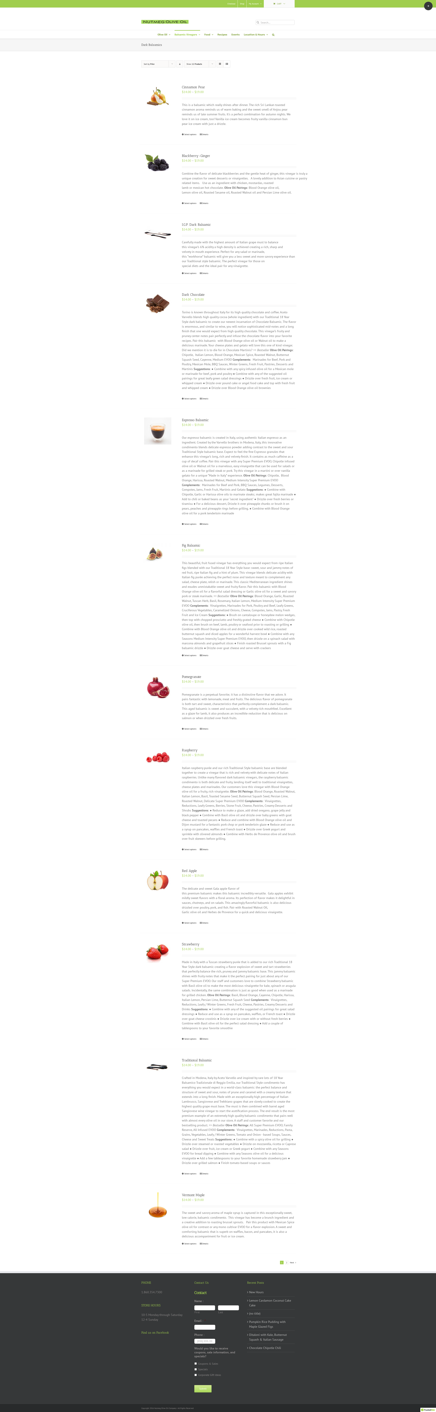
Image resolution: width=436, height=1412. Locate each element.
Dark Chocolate (193, 295)
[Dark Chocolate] (158, 303)
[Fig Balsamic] (158, 553)
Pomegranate (191, 677)
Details (205, 134)
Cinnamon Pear (193, 87)
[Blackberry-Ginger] (158, 162)
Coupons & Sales (208, 1363)
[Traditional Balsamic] (158, 1067)
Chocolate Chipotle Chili (265, 1348)
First (197, 1312)
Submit (203, 1388)
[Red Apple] (158, 880)
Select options (190, 134)
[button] (273, 34)
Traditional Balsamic (197, 1060)
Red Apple (189, 871)
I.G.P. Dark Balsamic (196, 224)
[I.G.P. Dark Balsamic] (158, 231)
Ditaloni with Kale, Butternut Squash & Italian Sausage (268, 1337)
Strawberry (190, 944)
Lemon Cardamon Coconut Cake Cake (270, 1303)
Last (220, 1312)
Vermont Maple (193, 1195)
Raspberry (190, 750)
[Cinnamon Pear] (158, 97)
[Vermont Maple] (158, 1206)
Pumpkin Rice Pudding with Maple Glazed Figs (267, 1324)
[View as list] (226, 64)
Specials (203, 1369)
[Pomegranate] (158, 687)
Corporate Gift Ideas (209, 1375)
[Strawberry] (158, 952)
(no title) (254, 1313)
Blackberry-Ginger (196, 156)
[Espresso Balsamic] (158, 431)
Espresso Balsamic (195, 420)
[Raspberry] (158, 757)
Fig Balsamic (191, 545)
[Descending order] (179, 63)
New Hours (256, 1292)
